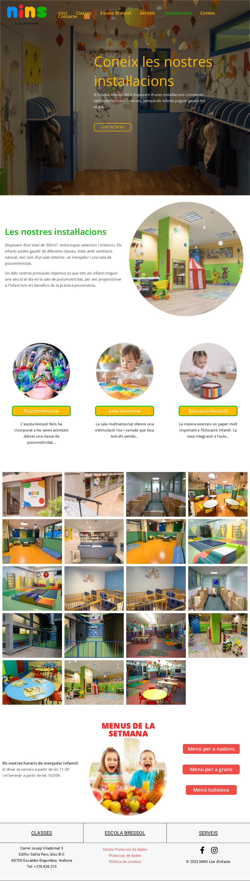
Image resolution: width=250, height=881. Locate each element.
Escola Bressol (115, 13)
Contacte (67, 16)
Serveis (147, 13)
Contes (207, 13)
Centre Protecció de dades (125, 849)
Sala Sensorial (125, 411)
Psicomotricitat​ (41, 411)
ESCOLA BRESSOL (125, 833)
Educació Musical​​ (208, 411)
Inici (62, 13)
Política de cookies (125, 862)
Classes (84, 13)
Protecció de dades (125, 855)
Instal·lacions (178, 13)
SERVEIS (208, 833)
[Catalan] (89, 16)
